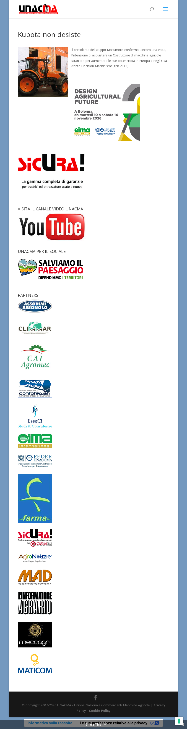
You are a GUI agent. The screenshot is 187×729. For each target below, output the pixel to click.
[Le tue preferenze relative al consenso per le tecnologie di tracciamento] (179, 721)
